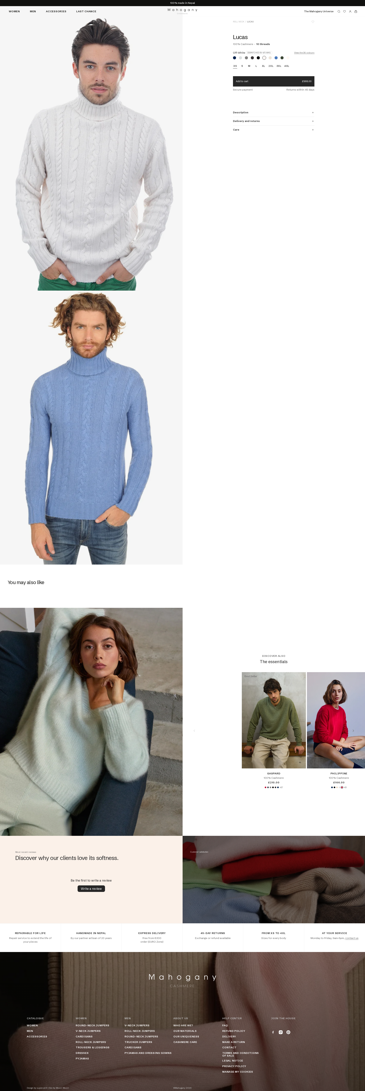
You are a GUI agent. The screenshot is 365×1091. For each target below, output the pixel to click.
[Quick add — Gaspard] (300, 762)
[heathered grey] (246, 57)
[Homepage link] (182, 11)
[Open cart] (355, 11)
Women (14, 11)
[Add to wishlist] (312, 21)
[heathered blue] (276, 57)
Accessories (56, 11)
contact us (351, 938)
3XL (278, 66)
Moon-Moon (62, 1088)
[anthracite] (268, 787)
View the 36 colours (304, 53)
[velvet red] (265, 787)
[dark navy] (234, 57)
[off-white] (264, 57)
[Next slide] (353, 731)
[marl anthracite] (252, 57)
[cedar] (282, 57)
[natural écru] (270, 57)
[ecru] (288, 57)
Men (33, 11)
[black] (258, 57)
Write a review (91, 889)
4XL (286, 66)
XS (235, 66)
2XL (270, 66)
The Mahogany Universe (319, 11)
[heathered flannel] (240, 57)
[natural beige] (337, 787)
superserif (42, 1088)
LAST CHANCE (86, 11)
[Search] (338, 11)
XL (263, 66)
